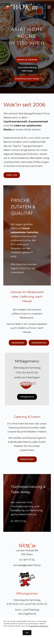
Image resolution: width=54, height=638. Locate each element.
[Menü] (49, 7)
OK (27, 632)
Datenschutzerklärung (38, 626)
